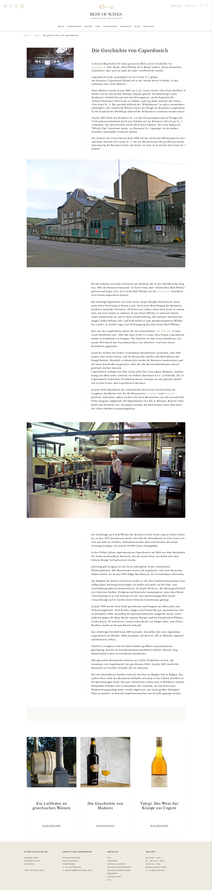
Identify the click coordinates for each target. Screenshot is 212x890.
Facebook (16, 6)
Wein (61, 26)
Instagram (22, 6)
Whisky (88, 26)
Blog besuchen (52, 825)
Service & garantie (116, 864)
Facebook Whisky (32, 861)
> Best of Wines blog (34, 870)
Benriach (169, 393)
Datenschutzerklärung (119, 870)
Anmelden (176, 6)
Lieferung (112, 861)
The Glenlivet (164, 331)
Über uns (148, 26)
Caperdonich (99, 67)
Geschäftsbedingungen (119, 867)
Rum (97, 26)
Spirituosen (110, 26)
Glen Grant (163, 291)
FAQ (11, 6)
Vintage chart (114, 877)
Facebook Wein (31, 858)
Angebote (126, 26)
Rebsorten (112, 873)
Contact (5, 6)
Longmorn (152, 393)
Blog (137, 26)
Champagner (74, 26)
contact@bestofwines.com (78, 870)
